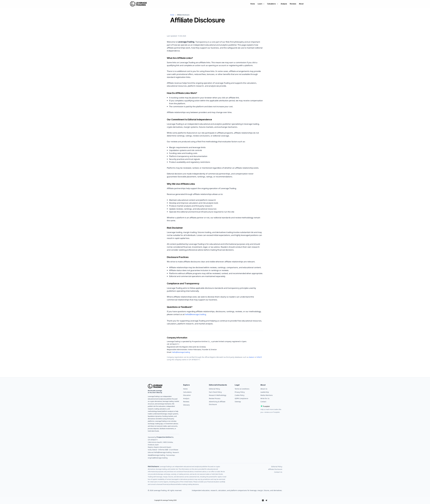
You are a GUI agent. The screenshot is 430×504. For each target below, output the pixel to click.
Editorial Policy (214, 389)
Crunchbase (173, 450)
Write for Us (264, 398)
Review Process (214, 398)
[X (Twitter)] (263, 500)
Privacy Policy (240, 392)
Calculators (271, 4)
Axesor (251, 357)
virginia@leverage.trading (158, 458)
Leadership (264, 392)
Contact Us (278, 472)
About (301, 4)
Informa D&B (163, 450)
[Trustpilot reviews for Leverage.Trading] (271, 406)
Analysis (284, 4)
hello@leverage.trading (195, 314)
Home (252, 4)
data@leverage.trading (156, 455)
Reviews (293, 4)
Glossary (186, 405)
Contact (263, 402)
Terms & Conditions (242, 389)
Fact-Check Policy (215, 392)
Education (187, 395)
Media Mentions (266, 395)
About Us (263, 389)
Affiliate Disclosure (275, 469)
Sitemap (238, 402)
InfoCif (259, 357)
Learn (260, 4)
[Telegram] (266, 500)
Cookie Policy (239, 395)
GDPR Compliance (241, 398)
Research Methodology (217, 395)
